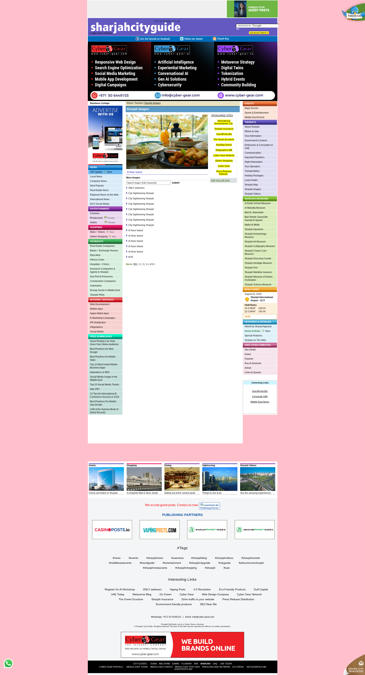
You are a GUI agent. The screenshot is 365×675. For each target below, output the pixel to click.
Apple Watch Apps (99, 313)
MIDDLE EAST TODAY (137, 667)
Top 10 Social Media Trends (104, 384)
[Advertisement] (103, 431)
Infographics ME (224, 150)
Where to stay (252, 131)
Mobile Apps (96, 309)
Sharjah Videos (253, 193)
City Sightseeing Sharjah (141, 193)
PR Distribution (98, 322)
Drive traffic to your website (198, 599)
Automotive (96, 285)
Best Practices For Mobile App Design (103, 403)
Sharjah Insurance (223, 129)
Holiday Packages (254, 175)
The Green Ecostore (223, 139)
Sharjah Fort (251, 267)
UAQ (215, 663)
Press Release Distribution (238, 599)
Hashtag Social (224, 145)
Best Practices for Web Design (101, 350)
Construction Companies (103, 281)
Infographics (96, 327)
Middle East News (260, 402)
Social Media (97, 331)
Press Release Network (224, 172)
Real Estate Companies (102, 246)
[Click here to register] (182, 71)
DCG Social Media (99, 204)
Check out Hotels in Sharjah (103, 493)
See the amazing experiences (255, 493)
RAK (196, 663)
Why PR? (95, 389)
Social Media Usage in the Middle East (103, 378)
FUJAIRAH (186, 663)
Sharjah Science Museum (258, 284)
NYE (130, 257)
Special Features (253, 335)
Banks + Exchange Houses (104, 250)
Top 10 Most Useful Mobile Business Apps (103, 366)
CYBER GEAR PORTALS (111, 667)
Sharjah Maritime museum (258, 272)
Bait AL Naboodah (254, 212)
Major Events (251, 108)
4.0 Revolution (202, 589)
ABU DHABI (164, 663)
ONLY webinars (136, 188)
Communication (253, 152)
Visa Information (253, 136)
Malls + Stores (102, 232)
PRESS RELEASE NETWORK (216, 667)
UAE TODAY (226, 663)
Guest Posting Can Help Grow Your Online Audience (104, 343)
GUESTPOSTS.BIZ (183, 669)
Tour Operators (252, 166)
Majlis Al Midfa (252, 224)
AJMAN (175, 663)
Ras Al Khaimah (253, 363)
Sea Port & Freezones (101, 276)
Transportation (252, 171)
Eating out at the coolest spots (179, 493)
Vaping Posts (177, 589)
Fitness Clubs (97, 259)
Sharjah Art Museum (255, 241)
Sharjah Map (251, 184)
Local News (96, 176)
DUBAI (154, 663)
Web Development (99, 304)
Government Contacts (256, 140)
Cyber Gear (224, 166)
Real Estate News (99, 190)
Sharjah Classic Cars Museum (256, 252)
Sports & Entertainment (256, 112)
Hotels (102, 222)
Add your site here (220, 180)
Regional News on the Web (104, 194)
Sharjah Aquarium (254, 229)
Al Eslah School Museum (258, 203)
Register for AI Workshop (120, 589)
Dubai (248, 354)
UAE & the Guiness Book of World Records (104, 411)
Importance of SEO (100, 372)
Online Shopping (103, 236)
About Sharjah (252, 126)
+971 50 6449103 (172, 617)
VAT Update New (101, 172)
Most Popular (97, 185)
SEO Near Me (208, 604)
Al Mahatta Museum (255, 208)
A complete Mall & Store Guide (142, 493)
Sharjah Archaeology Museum (255, 235)
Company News (98, 181)
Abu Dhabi (250, 349)
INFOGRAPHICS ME (256, 667)
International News (100, 199)
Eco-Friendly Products (232, 589)
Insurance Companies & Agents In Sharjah (102, 270)
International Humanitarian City (223, 122)
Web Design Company (215, 594)
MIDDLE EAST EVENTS (161, 667)
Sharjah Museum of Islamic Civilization (259, 278)
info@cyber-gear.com (203, 617)
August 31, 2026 (259, 297)
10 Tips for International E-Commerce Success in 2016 (104, 395)
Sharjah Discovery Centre (258, 258)
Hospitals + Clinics (99, 264)
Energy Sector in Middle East (105, 290)
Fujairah (249, 358)
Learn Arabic (251, 180)
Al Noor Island (135, 230)
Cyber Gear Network (223, 155)
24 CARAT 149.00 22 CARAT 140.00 (255, 308)
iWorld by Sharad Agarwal (258, 326)
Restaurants (102, 218)
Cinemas (94, 213)
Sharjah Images (253, 189)
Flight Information (254, 162)
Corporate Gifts (260, 396)
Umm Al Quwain (253, 372)
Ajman (248, 368)
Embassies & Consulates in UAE (259, 147)
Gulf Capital (261, 589)
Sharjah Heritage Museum (258, 263)
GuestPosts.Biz (224, 134)
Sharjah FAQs (97, 294)
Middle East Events (254, 117)
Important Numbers (254, 157)
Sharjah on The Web (255, 340)
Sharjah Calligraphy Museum (260, 246)
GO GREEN (238, 667)
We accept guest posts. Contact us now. (171, 505)
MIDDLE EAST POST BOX (187, 667)
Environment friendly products (174, 604)
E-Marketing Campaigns (102, 318)
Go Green (165, 594)
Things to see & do (211, 493)
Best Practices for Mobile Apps (103, 358)
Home (130, 103)
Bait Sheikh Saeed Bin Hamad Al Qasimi (256, 219)
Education (95, 255)
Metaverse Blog (142, 594)
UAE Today (117, 594)
